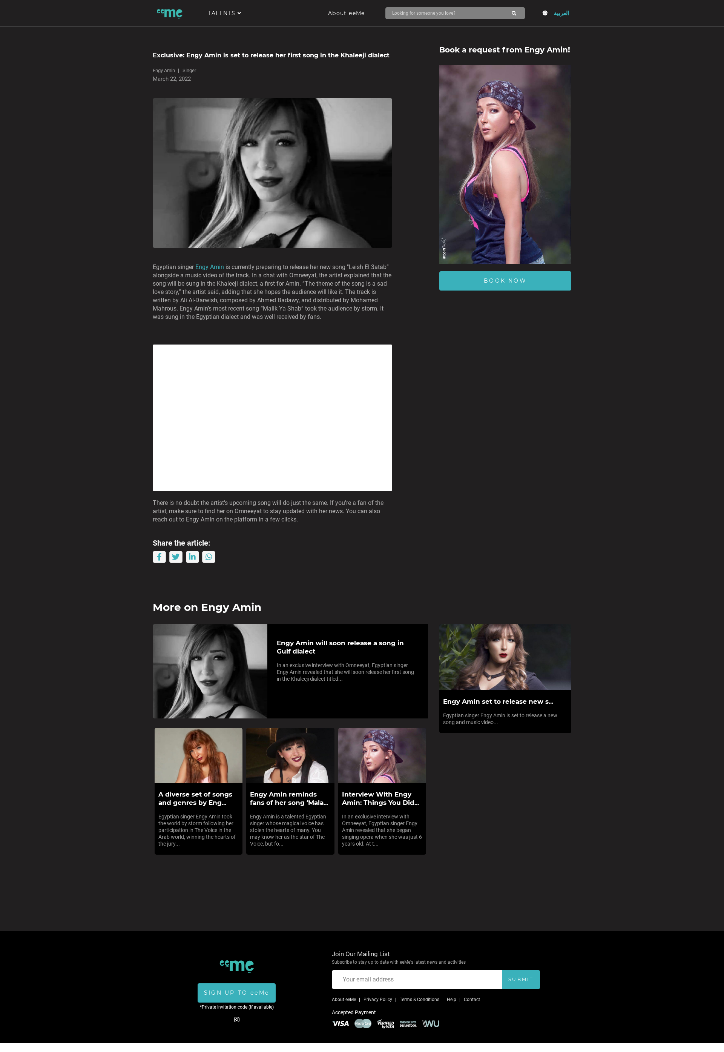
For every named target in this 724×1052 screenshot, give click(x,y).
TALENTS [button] (222, 13)
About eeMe (346, 13)
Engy (202, 267)
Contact (472, 999)
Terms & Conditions (419, 999)
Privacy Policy (378, 999)
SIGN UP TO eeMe (236, 992)
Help (451, 999)
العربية (561, 13)
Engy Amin (164, 70)
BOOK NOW (505, 280)
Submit (521, 979)
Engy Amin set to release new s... (498, 701)
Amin (217, 267)
